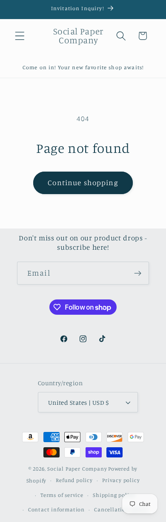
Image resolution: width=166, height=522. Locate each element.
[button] (20, 36)
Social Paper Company (77, 469)
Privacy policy (121, 480)
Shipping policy (114, 495)
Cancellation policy (120, 509)
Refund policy (74, 480)
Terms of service (61, 495)
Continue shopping (83, 182)
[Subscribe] (138, 273)
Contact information (56, 509)
